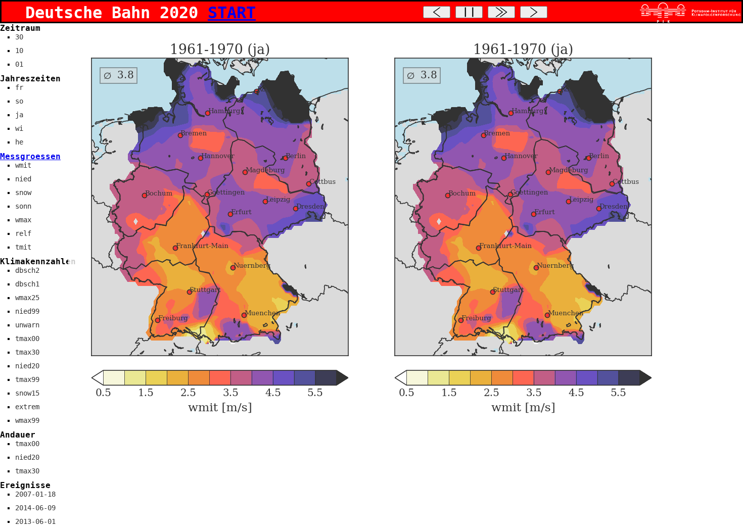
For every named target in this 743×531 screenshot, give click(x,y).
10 (19, 50)
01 (19, 64)
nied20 (27, 366)
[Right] (533, 12)
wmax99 (27, 420)
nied (23, 179)
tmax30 (27, 352)
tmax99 (27, 379)
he (19, 142)
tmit (23, 247)
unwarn (27, 325)
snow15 (27, 393)
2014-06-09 (35, 508)
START (232, 12)
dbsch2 (27, 270)
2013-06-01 (35, 521)
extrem (27, 407)
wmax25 (27, 298)
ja (19, 115)
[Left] (436, 12)
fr (19, 87)
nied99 (27, 311)
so (19, 101)
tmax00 (27, 338)
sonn (23, 206)
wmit (23, 165)
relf (23, 233)
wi (19, 128)
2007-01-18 (35, 494)
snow (23, 192)
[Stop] (469, 12)
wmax (23, 220)
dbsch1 (27, 284)
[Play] (501, 12)
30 (19, 37)
